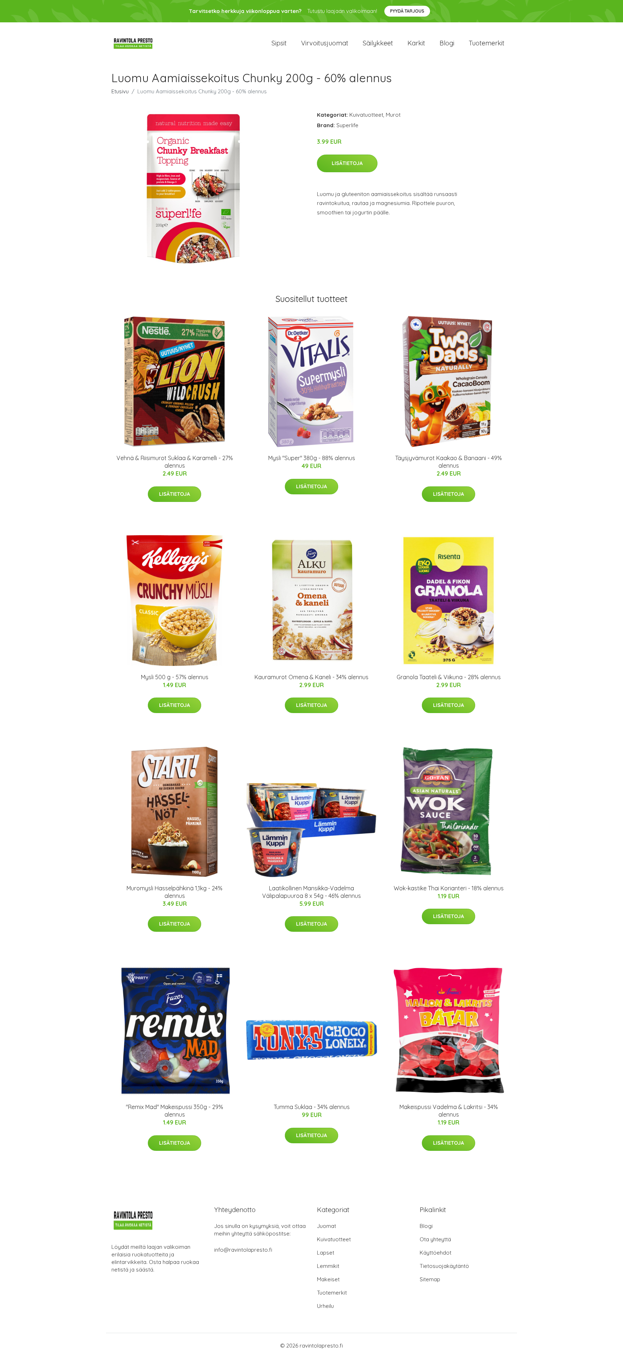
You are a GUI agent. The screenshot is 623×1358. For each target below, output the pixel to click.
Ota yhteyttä (435, 1239)
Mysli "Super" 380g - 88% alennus (311, 458)
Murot (393, 114)
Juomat (326, 1226)
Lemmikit (328, 1266)
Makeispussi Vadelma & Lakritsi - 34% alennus (448, 1110)
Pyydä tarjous (407, 11)
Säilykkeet (378, 43)
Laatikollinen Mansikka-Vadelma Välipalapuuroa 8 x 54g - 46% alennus (311, 892)
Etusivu (120, 91)
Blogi (446, 43)
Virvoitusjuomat (324, 43)
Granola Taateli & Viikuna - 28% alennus (449, 677)
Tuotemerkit (486, 43)
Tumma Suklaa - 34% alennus (312, 1106)
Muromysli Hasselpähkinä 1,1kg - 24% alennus (174, 892)
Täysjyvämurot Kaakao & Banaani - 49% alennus (448, 461)
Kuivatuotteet (366, 114)
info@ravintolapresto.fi (243, 1249)
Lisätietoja (347, 163)
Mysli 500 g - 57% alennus (174, 677)
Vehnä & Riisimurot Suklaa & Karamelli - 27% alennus (174, 461)
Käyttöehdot (435, 1252)
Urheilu (325, 1306)
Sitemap (430, 1279)
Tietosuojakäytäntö (444, 1266)
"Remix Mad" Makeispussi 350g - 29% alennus (174, 1110)
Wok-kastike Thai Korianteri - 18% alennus (449, 888)
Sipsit (279, 43)
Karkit (416, 43)
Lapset (325, 1252)
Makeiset (328, 1279)
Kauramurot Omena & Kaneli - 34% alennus (311, 677)
